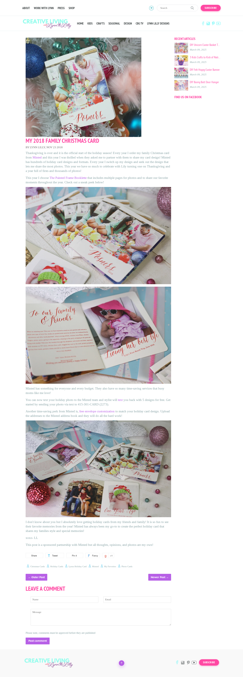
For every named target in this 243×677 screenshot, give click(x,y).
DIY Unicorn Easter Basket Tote (205, 45)
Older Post (38, 577)
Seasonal (114, 23)
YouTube (218, 23)
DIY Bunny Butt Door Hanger (204, 82)
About (26, 8)
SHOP (72, 8)
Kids (90, 23)
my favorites (110, 566)
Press (61, 8)
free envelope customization (97, 411)
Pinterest (213, 23)
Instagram (208, 23)
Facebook (203, 23)
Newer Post (158, 577)
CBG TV (139, 23)
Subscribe (211, 7)
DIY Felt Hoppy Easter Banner (205, 69)
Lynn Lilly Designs (158, 23)
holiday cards (56, 566)
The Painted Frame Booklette (68, 178)
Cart (151, 7)
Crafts (100, 23)
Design (128, 23)
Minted (37, 157)
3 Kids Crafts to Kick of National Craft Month (205, 57)
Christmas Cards (37, 566)
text (120, 400)
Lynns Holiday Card (78, 566)
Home (80, 23)
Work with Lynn (44, 8)
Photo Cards (127, 566)
